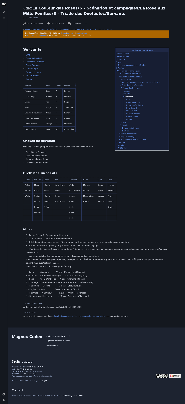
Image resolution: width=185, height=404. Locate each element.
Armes (127, 91)
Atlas (120, 62)
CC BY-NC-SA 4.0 (35, 367)
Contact (17, 390)
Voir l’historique (57, 23)
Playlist (125, 125)
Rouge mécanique (128, 137)
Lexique (121, 142)
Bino (128, 99)
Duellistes (128, 94)
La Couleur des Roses (142, 50)
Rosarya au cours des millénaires (132, 65)
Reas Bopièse (132, 116)
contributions (81, 33)
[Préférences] (4, 394)
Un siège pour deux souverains (133, 139)
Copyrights (43, 380)
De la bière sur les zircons (131, 74)
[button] (117, 53)
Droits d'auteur (23, 361)
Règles (121, 68)
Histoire (121, 59)
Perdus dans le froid (128, 134)
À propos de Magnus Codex (58, 341)
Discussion (76, 23)
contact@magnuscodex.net (72, 395)
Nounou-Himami (133, 114)
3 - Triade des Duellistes (101, 29)
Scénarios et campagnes (129, 71)
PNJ (124, 122)
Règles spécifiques (130, 128)
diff (27, 35)
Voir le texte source (35, 23)
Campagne (126, 79)
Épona (129, 119)
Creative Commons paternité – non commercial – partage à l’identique (81, 316)
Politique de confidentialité (58, 336)
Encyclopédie (123, 56)
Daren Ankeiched (133, 102)
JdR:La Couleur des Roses (35, 29)
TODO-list (122, 148)
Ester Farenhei (132, 108)
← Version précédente (38, 35)
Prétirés (125, 131)
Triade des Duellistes (131, 88)
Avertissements (52, 345)
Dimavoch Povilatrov (135, 105)
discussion (71, 33)
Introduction (123, 54)
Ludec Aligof (131, 111)
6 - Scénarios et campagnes (58, 29)
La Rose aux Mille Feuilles (81, 29)
